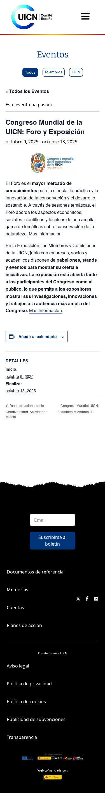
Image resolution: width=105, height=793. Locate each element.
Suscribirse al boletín (52, 540)
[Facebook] (87, 598)
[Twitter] (78, 598)
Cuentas (15, 607)
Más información (45, 233)
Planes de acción (24, 625)
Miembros (53, 71)
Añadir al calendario (37, 336)
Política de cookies (26, 701)
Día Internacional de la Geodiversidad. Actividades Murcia (26, 411)
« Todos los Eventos (27, 91)
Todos (30, 72)
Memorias (17, 590)
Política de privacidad (29, 684)
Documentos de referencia (35, 572)
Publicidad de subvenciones (36, 719)
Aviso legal (18, 666)
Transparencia (22, 737)
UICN (76, 71)
